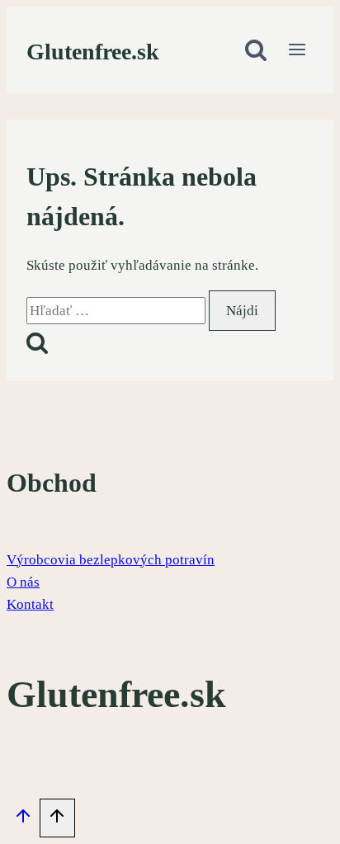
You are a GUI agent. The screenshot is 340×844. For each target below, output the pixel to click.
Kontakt (30, 604)
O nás (23, 582)
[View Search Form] (255, 51)
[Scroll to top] (23, 820)
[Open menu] (297, 51)
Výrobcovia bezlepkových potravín (111, 560)
